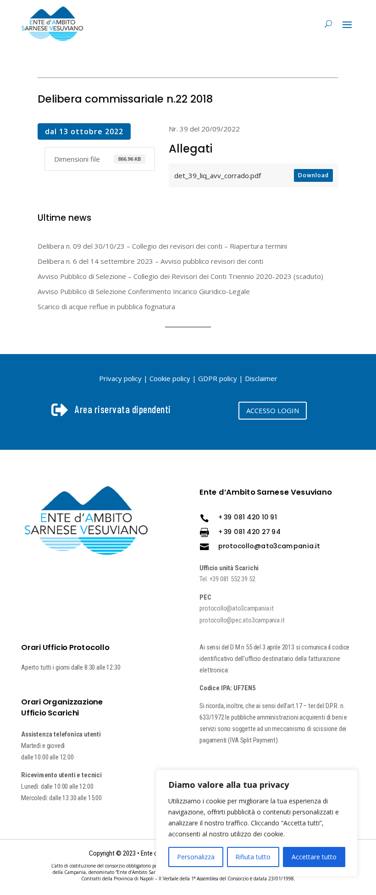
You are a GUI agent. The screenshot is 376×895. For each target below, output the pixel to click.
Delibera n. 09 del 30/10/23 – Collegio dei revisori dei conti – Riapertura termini (162, 246)
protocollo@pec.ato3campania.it (242, 620)
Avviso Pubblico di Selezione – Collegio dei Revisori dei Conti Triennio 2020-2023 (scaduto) (180, 276)
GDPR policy (217, 378)
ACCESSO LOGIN (272, 410)
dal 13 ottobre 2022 (84, 131)
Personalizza (196, 856)
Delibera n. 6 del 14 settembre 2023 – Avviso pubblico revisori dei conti (150, 261)
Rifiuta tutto (253, 856)
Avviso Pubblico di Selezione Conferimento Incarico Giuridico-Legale (144, 291)
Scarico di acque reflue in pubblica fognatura (106, 306)
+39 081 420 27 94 (249, 531)
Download (313, 175)
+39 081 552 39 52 (232, 579)
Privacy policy (120, 378)
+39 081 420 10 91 (247, 517)
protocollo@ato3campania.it (269, 545)
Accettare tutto (314, 856)
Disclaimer (261, 378)
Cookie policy (169, 378)
